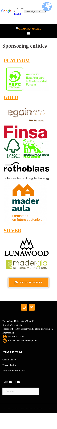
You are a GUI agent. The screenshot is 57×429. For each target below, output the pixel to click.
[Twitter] (32, 307)
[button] (28, 283)
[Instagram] (24, 307)
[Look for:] (20, 391)
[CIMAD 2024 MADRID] (28, 29)
